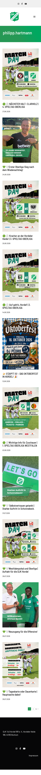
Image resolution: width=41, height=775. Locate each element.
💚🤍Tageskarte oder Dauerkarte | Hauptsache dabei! (19, 693)
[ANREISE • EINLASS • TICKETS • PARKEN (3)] (20, 49)
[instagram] (18, 4)
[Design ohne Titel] (20, 319)
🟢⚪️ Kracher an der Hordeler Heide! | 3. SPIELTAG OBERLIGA (17, 237)
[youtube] (26, 4)
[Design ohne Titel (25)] (20, 643)
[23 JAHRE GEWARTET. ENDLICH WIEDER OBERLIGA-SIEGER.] (20, 118)
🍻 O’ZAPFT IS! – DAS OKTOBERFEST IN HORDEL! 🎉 (20, 375)
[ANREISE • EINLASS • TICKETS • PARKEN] (20, 388)
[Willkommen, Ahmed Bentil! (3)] (20, 457)
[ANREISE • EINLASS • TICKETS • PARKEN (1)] (20, 250)
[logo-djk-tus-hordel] (14, 12)
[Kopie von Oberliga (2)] (20, 520)
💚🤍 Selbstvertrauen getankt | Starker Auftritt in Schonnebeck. (18, 507)
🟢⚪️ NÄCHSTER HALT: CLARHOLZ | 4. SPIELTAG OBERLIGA (20, 105)
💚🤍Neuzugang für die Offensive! (20, 631)
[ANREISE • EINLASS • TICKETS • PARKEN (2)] (20, 181)
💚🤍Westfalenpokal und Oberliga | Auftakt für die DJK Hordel (20, 570)
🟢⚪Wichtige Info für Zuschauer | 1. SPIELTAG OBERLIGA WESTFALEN (19, 444)
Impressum (33, 755)
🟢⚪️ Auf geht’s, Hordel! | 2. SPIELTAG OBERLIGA (16, 306)
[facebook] (22, 4)
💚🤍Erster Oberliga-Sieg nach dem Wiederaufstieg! (18, 168)
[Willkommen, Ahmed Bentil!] (20, 583)
